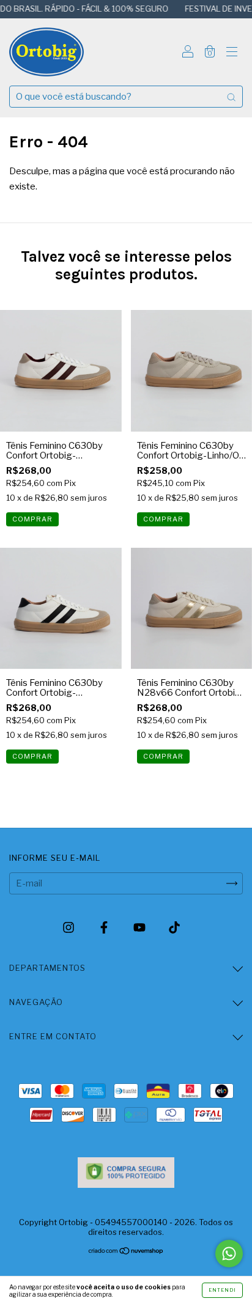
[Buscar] (231, 97)
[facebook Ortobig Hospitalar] (105, 928)
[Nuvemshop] (126, 1252)
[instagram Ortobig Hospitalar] (69, 928)
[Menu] (232, 53)
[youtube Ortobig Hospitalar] (140, 928)
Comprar (32, 519)
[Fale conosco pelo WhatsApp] (229, 1253)
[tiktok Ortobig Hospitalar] (174, 928)
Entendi (222, 1290)
